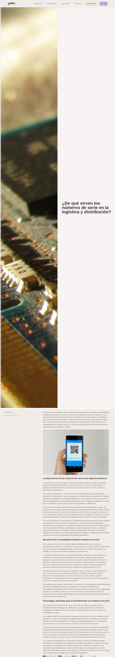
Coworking (78, 3)
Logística (11, 415)
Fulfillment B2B (51, 3)
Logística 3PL (65, 3)
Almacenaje (38, 3)
